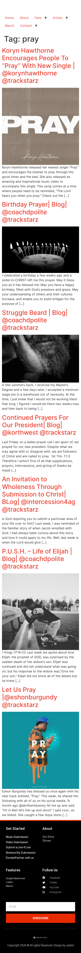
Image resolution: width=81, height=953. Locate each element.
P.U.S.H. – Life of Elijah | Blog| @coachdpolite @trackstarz (37, 558)
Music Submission (17, 836)
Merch (9, 26)
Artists (58, 18)
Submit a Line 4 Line (18, 847)
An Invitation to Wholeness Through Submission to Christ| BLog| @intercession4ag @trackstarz (38, 494)
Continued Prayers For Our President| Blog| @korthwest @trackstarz (39, 425)
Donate (10, 857)
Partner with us (24, 857)
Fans (38, 18)
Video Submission (17, 842)
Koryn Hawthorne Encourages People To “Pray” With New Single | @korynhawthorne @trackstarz (38, 66)
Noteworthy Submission (21, 852)
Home (9, 18)
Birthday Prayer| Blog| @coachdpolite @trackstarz (34, 212)
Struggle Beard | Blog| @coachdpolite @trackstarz (35, 320)
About (24, 18)
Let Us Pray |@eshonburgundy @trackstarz (29, 697)
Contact (26, 26)
